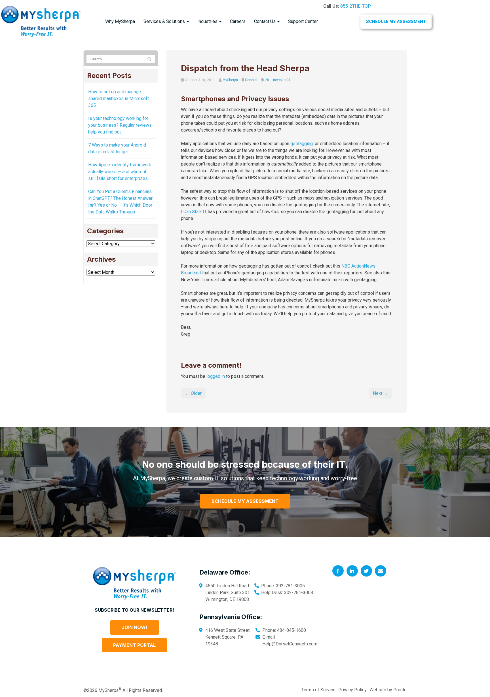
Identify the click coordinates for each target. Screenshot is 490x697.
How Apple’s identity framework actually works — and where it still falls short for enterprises (119, 171)
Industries (208, 21)
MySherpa (230, 80)
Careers (238, 21)
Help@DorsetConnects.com (289, 644)
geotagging (301, 143)
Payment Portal (134, 645)
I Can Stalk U (193, 211)
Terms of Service (318, 689)
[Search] (149, 59)
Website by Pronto (388, 689)
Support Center (303, 21)
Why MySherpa (120, 21)
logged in (215, 376)
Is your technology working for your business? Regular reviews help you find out (120, 125)
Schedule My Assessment (396, 21)
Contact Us (265, 21)
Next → (380, 393)
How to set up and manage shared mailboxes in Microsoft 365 (118, 98)
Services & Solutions (164, 21)
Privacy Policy (352, 689)
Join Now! (134, 627)
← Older (193, 393)
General (251, 80)
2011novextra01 (278, 80)
